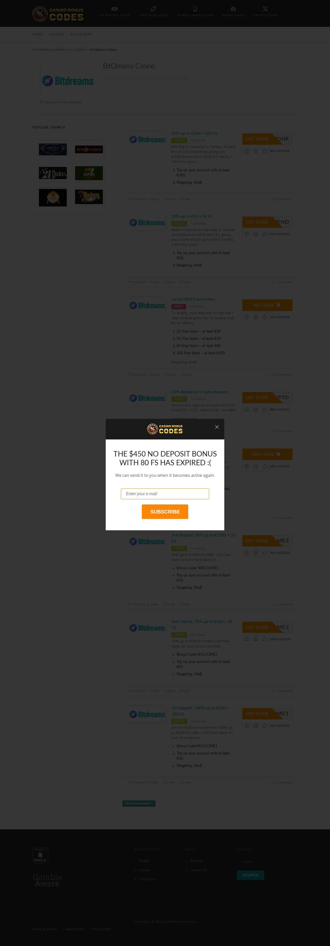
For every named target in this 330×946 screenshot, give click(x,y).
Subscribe (165, 512)
